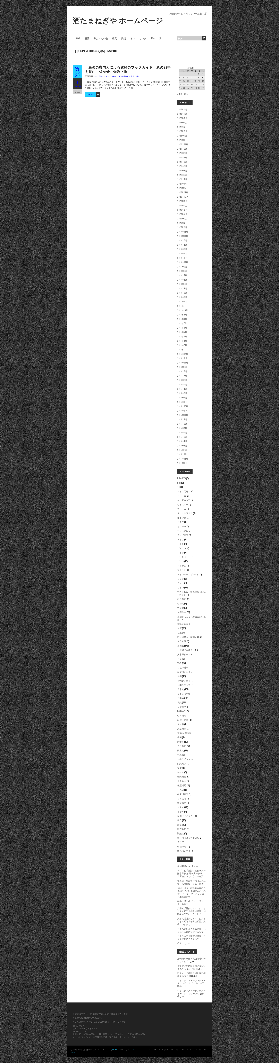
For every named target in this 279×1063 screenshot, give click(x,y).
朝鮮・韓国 (182, 719)
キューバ (181, 526)
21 (192, 84)
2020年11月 (182, 192)
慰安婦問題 (182, 671)
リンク (142, 38)
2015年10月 (182, 414)
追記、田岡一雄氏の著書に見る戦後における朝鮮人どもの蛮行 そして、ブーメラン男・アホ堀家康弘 (191, 892)
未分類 (180, 724)
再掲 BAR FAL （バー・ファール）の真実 (191, 902)
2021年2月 (182, 179)
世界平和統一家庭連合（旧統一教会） (191, 593)
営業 (87, 38)
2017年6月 (182, 327)
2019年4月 (182, 244)
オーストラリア (185, 513)
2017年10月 (182, 310)
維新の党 (181, 802)
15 (195, 81)
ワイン (180, 583)
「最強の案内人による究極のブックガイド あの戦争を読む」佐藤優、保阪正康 (128, 69)
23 (199, 84)
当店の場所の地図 (136, 1034)
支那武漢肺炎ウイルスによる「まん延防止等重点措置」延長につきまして (191, 921)
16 (199, 81)
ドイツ (180, 539)
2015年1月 (182, 454)
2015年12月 (182, 406)
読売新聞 (181, 828)
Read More (90, 94)
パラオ (180, 552)
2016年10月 (182, 362)
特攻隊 (180, 772)
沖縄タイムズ (183, 759)
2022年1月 (182, 135)
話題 (179, 824)
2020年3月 (182, 218)
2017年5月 (182, 332)
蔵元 (114, 38)
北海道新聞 (182, 623)
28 (192, 87)
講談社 (180, 833)
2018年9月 (182, 266)
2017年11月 (182, 305)
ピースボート (183, 556)
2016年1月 (182, 401)
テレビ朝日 (182, 530)
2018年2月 (182, 297)
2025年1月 (182, 109)
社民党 (180, 789)
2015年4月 (182, 441)
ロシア (180, 578)
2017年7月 (182, 323)
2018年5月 (182, 284)
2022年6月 (182, 118)
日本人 (131, 76)
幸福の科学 (182, 667)
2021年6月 (182, 161)
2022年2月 (182, 131)
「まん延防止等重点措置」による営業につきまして (191, 937)
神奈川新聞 (182, 794)
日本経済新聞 (183, 693)
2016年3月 (182, 393)
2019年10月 (182, 235)
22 (195, 84)
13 (188, 81)
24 (203, 84)
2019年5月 (182, 240)
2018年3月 (182, 292)
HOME (78, 38)
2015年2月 (182, 449)
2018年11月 (182, 257)
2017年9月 (182, 314)
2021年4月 (182, 170)
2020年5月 (182, 209)
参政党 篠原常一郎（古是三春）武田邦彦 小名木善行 (191, 882)
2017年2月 (182, 345)
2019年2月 (182, 249)
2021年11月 (182, 139)
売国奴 (115, 76)
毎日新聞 (181, 746)
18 (180, 84)
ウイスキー (182, 504)
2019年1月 (182, 253)
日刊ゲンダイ (183, 680)
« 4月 (179, 94)
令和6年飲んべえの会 (187, 866)
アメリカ (181, 495)
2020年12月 (182, 187)
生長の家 (181, 780)
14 (192, 81)
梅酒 (179, 737)
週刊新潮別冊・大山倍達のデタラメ (191, 960)
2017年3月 (182, 340)
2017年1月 (182, 349)
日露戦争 (181, 706)
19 (184, 84)
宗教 (179, 663)
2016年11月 (182, 358)
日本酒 (180, 697)
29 (195, 87)
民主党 (180, 750)
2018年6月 (182, 279)
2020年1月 (182, 227)
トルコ (180, 543)
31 (203, 87)
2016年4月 (182, 388)
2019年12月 (182, 231)
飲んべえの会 (101, 38)
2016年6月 (182, 380)
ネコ (132, 38)
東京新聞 (181, 728)
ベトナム (181, 565)
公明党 (180, 603)
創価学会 (181, 612)
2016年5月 (182, 384)
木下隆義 (193, 968)
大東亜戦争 (123, 76)
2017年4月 (182, 336)
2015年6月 (182, 432)
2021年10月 (182, 144)
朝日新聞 (181, 715)
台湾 (179, 628)
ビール (180, 561)
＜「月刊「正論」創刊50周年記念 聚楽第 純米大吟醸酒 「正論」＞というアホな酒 (191, 873)
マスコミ (107, 76)
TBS (179, 486)
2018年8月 (182, 270)
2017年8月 (182, 318)
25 (180, 87)
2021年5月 (182, 166)
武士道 (180, 741)
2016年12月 (182, 353)
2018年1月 (182, 301)
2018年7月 (182, 275)
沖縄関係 (181, 763)
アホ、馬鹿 (98, 76)
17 (203, 81)
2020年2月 (182, 222)
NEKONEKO (181, 478)
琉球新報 (181, 776)
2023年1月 (182, 113)
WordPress (115, 1050)
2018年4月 (182, 288)
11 (180, 81)
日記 (123, 38)
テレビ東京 (182, 535)
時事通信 (181, 711)
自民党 (180, 807)
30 (199, 87)
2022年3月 (182, 126)
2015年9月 (182, 419)
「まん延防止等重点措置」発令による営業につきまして (191, 930)
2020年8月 (182, 201)
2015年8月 (182, 423)
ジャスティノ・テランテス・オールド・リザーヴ (191, 982)
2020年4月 (182, 214)
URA (153, 38)
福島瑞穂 (181, 798)
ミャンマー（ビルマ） (188, 574)
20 (188, 84)
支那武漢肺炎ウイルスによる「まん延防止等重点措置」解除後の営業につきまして (191, 911)
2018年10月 (182, 262)
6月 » (186, 94)
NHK (179, 482)
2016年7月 (182, 375)
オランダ (181, 517)
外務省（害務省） (186, 649)
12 (184, 81)
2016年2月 (182, 397)
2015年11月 (182, 410)
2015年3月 (182, 445)
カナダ (180, 521)
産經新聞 (181, 785)
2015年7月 (182, 428)
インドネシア (183, 500)
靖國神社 (181, 846)
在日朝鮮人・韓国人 (187, 636)
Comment (77, 86)
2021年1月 (182, 183)
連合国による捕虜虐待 (188, 837)
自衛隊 (180, 811)
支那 (179, 676)
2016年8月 (182, 371)
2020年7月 (182, 205)
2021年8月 (182, 153)
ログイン (206, 1050)
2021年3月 (182, 174)
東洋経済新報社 (185, 732)
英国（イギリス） (186, 815)
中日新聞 (181, 599)
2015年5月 (182, 436)
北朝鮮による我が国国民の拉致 (191, 618)
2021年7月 (182, 157)
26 (184, 87)
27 (188, 87)
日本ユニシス (183, 684)
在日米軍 (181, 641)
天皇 (179, 658)
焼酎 (179, 767)
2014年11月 (182, 462)
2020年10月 (182, 196)
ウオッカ (181, 508)
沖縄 (179, 754)
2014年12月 (182, 458)
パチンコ (181, 548)
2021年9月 (182, 148)
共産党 (180, 607)
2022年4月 (182, 122)
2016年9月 (182, 366)
